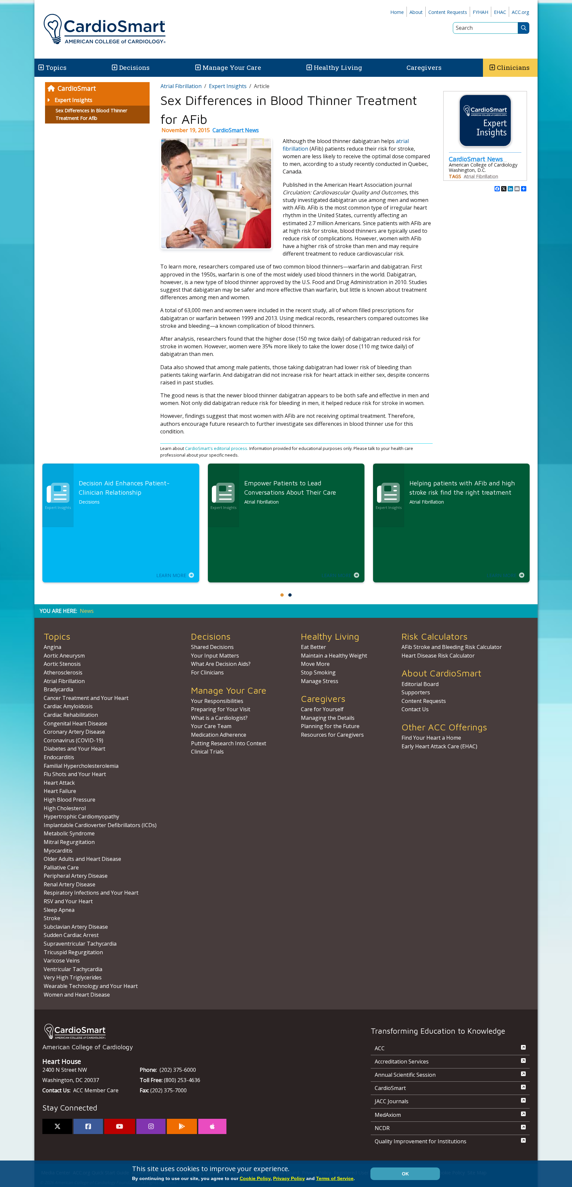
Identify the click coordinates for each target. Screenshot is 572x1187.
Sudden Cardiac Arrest (71, 935)
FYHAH (480, 12)
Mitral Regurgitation (69, 842)
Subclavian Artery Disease (76, 926)
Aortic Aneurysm (64, 655)
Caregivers (424, 67)
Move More (315, 664)
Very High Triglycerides (73, 977)
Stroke (52, 918)
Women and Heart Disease (77, 994)
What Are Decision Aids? (221, 664)
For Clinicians (207, 672)
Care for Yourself (322, 709)
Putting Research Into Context (228, 743)
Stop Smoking (318, 672)
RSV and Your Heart (68, 901)
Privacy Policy (289, 1178)
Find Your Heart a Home (431, 737)
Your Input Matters (215, 655)
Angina (52, 647)
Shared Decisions (212, 647)
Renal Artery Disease (69, 884)
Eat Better (313, 647)
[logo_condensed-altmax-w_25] (193, 1031)
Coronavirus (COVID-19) (73, 740)
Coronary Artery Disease (74, 731)
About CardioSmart (441, 673)
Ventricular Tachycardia (73, 969)
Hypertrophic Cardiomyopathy (81, 816)
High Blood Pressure (69, 799)
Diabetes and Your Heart (74, 748)
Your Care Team (211, 726)
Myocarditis (58, 850)
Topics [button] (56, 67)
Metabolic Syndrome (69, 833)
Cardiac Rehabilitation (71, 714)
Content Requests (447, 12)
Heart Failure (60, 791)
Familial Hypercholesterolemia (81, 765)
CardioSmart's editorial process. (217, 448)
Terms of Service (335, 1178)
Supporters (416, 692)
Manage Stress (319, 681)
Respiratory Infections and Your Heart (91, 892)
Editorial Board (420, 684)
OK (405, 1173)
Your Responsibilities (217, 701)
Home (397, 12)
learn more (171, 575)
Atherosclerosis (63, 672)
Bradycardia (58, 689)
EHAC (500, 12)
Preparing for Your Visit (220, 709)
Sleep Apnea (59, 910)
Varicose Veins (62, 960)
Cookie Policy (255, 1178)
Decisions (134, 67)
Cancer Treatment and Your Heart (86, 698)
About (416, 12)
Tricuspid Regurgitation (73, 952)
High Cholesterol (65, 808)
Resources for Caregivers (332, 734)
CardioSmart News (236, 130)
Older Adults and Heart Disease (82, 859)
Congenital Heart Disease (75, 723)
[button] (40, 67)
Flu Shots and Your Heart (75, 774)
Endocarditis (59, 757)
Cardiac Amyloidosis (68, 706)
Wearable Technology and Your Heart (91, 986)
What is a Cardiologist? (219, 717)
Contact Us (415, 709)
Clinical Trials (207, 751)
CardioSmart (77, 88)
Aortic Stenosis (62, 664)
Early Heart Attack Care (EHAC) (439, 746)
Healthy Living (338, 67)
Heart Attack (59, 782)
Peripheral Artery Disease (76, 875)
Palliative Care (61, 867)
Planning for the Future (330, 726)
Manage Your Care (232, 67)
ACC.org (520, 12)
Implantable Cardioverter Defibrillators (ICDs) (100, 825)
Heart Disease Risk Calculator (438, 655)
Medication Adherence (218, 734)
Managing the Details (328, 717)
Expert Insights (73, 100)
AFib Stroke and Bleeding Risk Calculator (452, 647)
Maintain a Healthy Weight (334, 655)
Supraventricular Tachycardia (80, 943)
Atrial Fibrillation (181, 86)
